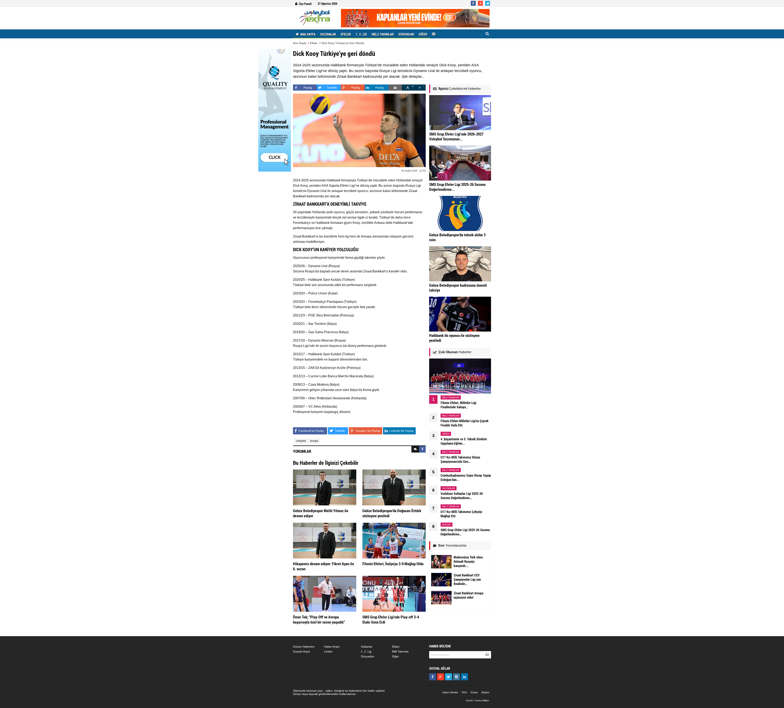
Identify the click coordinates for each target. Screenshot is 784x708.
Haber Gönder (450, 692)
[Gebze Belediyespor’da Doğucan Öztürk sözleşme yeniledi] (394, 487)
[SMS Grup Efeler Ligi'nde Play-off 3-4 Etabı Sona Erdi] (394, 593)
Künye (474, 692)
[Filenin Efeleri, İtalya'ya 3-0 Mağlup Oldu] (394, 540)
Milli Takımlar (400, 651)
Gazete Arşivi (301, 651)
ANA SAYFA (307, 34)
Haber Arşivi (332, 646)
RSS (464, 692)
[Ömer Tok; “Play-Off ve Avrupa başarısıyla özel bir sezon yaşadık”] (324, 593)
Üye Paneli (305, 4)
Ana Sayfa (299, 43)
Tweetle (332, 87)
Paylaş (308, 87)
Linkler (328, 651)
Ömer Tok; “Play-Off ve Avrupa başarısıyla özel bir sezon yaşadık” (319, 619)
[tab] (415, 449)
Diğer (395, 656)
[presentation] (415, 449)
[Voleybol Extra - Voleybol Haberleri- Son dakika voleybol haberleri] (315, 17)
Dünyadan (367, 656)
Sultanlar (366, 646)
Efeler (314, 43)
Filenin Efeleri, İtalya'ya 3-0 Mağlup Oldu (392, 563)
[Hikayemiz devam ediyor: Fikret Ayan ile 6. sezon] (324, 540)
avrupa (314, 440)
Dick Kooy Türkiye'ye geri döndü (343, 43)
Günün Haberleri (303, 646)
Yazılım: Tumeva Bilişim (477, 700)
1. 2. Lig (366, 651)
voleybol (301, 440)
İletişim (485, 692)
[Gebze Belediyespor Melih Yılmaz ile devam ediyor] (324, 487)
